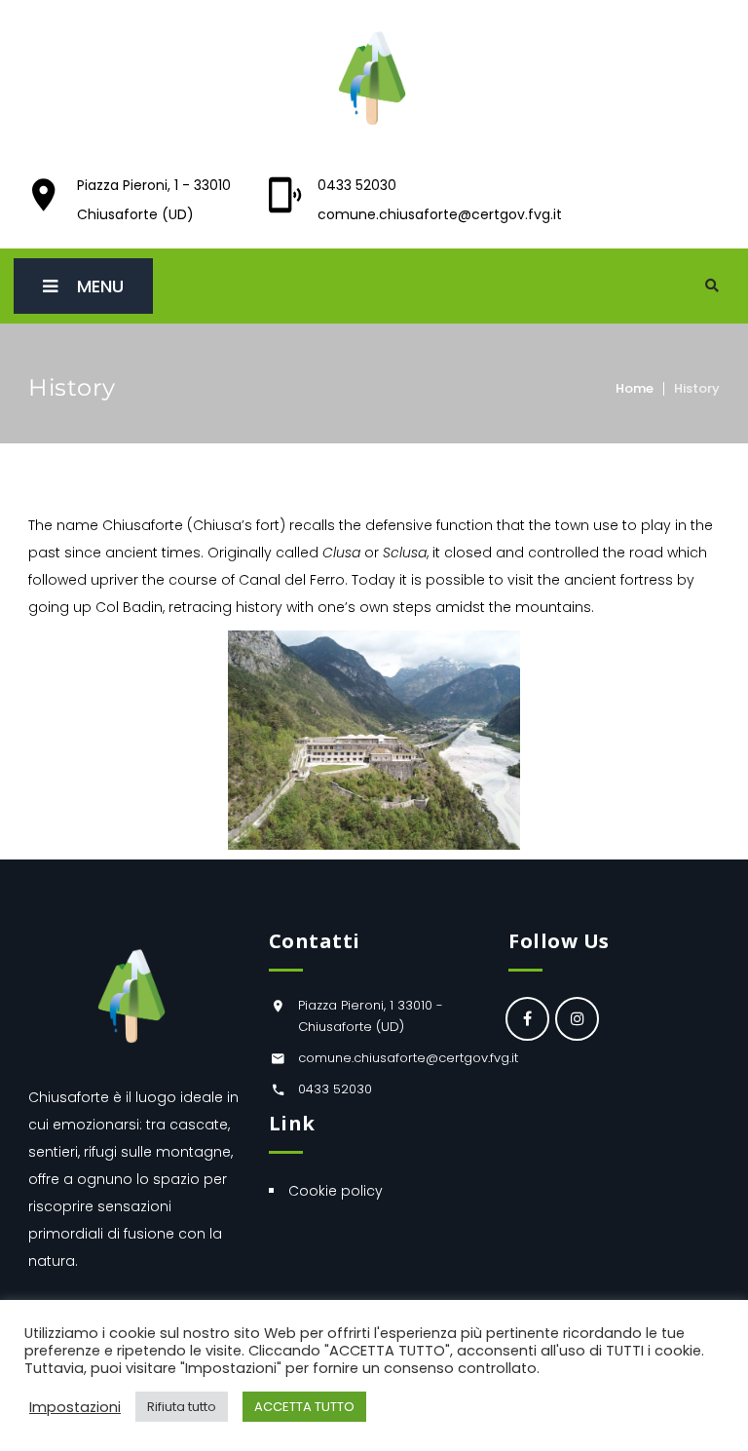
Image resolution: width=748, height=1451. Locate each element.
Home (635, 388)
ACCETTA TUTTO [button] (304, 1406)
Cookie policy (335, 1191)
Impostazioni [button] (75, 1407)
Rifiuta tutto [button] (181, 1406)
